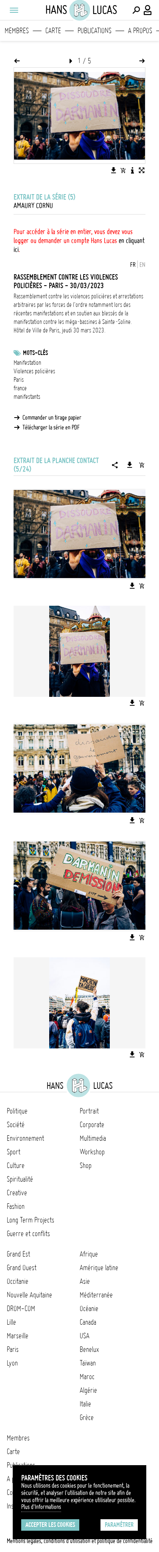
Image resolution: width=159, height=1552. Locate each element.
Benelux (89, 1349)
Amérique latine (99, 1267)
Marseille (17, 1336)
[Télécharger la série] (130, 465)
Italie (85, 1404)
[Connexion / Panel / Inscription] (148, 10)
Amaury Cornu (33, 205)
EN (142, 265)
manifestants (27, 397)
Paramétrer (119, 1525)
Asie (85, 1281)
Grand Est (18, 1254)
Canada (88, 1322)
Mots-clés (35, 353)
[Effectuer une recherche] (136, 10)
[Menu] (13, 10)
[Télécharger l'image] (113, 170)
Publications (95, 30)
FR (133, 265)
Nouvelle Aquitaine (29, 1295)
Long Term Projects (30, 1220)
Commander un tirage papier (51, 417)
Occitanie (17, 1281)
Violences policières (34, 371)
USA (84, 1336)
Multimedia (93, 1138)
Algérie (88, 1390)
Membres (17, 30)
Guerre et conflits (28, 1233)
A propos (140, 30)
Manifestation (27, 363)
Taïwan (88, 1363)
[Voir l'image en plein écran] (141, 170)
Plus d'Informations (41, 1507)
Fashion (16, 1206)
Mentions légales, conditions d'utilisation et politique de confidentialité (80, 1541)
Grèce (87, 1417)
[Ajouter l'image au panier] (123, 170)
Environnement (25, 1138)
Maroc (87, 1376)
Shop (86, 1165)
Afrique (89, 1254)
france (20, 388)
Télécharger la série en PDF (51, 427)
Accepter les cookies (50, 1525)
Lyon (12, 1363)
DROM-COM (21, 1308)
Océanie (89, 1308)
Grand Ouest (21, 1267)
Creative (17, 1192)
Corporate (92, 1124)
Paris (19, 380)
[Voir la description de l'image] (132, 170)
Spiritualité (20, 1179)
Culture (16, 1165)
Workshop (92, 1152)
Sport (13, 1152)
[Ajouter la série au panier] (141, 465)
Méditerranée (96, 1295)
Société (16, 1124)
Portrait (89, 1111)
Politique (17, 1111)
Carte (53, 30)
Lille (11, 1322)
